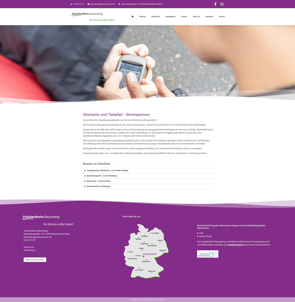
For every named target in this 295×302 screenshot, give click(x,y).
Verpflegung (170, 16)
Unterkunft (155, 16)
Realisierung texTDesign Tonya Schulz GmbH (147, 300)
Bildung (142, 16)
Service (222, 16)
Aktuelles (209, 16)
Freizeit (184, 16)
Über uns (196, 16)
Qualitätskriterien (235, 245)
